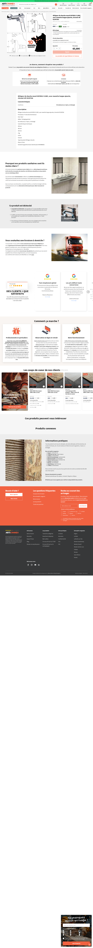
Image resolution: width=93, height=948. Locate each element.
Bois (39, 8)
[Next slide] (88, 291)
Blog (28, 541)
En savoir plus (79, 30)
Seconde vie (68, 8)
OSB (20, 8)
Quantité (55, 46)
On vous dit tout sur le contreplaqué (48, 545)
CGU (59, 541)
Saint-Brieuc (77, 555)
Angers (75, 534)
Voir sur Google (47, 296)
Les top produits (37, 502)
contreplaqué (68, 346)
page (33, 254)
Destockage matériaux (6, 11)
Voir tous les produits (15, 407)
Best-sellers (45, 539)
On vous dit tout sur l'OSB (49, 541)
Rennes (76, 552)
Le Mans (76, 536)
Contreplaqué (27, 8)
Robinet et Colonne (19, 11)
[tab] (36, 387)
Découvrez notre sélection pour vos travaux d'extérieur (46, 1)
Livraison (60, 534)
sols (85, 348)
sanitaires (66, 350)
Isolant (53, 8)
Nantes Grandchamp (79, 541)
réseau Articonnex (40, 344)
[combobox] (37, 4)
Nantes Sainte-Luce (79, 547)
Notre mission (76, 8)
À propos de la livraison (38, 494)
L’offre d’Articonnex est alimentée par (74, 341)
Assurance (60, 536)
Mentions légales (78, 573)
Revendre (29, 536)
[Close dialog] (90, 916)
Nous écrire (14, 499)
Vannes (75, 557)
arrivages (85, 341)
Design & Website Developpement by (46, 573)
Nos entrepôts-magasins (39, 496)
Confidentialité (62, 539)
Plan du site (85, 573)
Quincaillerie (46, 8)
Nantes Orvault (77, 544)
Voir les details (79, 21)
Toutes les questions (38, 504)
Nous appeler (14, 494)
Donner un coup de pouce (33, 544)
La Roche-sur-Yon (78, 539)
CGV (59, 544)
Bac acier (60, 8)
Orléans (76, 549)
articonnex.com (43, 341)
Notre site (36, 341)
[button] (9, 15)
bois (74, 346)
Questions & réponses (48, 536)
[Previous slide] (36, 291)
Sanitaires (12, 11)
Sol (34, 8)
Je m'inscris (82, 506)
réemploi (74, 350)
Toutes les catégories (48, 534)
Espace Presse (30, 539)
